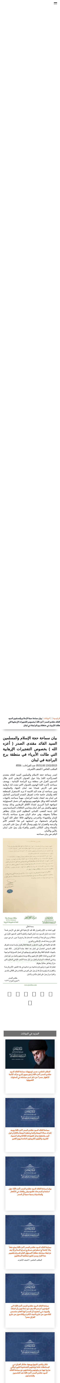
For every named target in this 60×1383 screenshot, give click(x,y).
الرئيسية (56, 718)
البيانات (47, 718)
